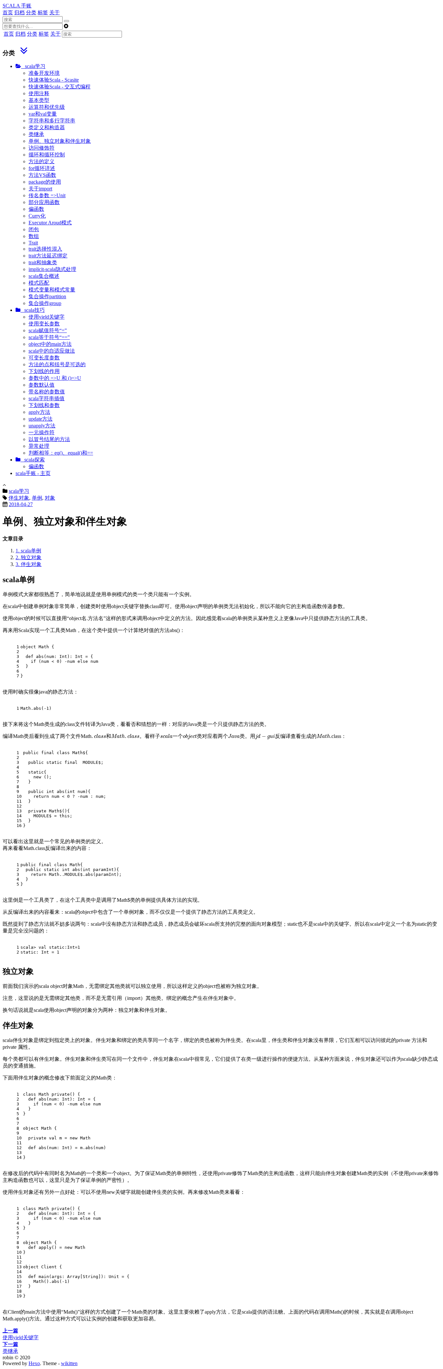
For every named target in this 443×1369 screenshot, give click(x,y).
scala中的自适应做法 (52, 351)
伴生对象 (18, 498)
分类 (31, 12)
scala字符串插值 (47, 398)
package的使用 (45, 182)
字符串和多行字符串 (52, 120)
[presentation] (210, 736)
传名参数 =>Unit (47, 195)
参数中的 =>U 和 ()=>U (55, 378)
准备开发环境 (44, 73)
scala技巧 (32, 310)
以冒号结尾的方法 (49, 439)
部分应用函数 (44, 202)
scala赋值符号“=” (48, 330)
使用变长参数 (44, 323)
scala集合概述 (44, 276)
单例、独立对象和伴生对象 (60, 141)
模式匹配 (39, 283)
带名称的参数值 (47, 391)
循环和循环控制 (47, 154)
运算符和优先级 (47, 107)
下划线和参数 (44, 405)
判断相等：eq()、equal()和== (61, 453)
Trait (33, 242)
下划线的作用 (44, 371)
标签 (43, 12)
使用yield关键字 (47, 317)
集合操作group (45, 303)
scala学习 (33, 66)
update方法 (41, 419)
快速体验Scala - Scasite (54, 80)
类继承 (36, 134)
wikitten (69, 1363)
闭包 (34, 229)
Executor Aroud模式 (50, 222)
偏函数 (36, 209)
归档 (19, 12)
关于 (54, 12)
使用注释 (39, 93)
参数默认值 (41, 385)
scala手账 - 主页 (33, 473)
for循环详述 (42, 168)
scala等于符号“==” (49, 337)
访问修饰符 (41, 148)
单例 (37, 498)
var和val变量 (43, 114)
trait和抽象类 (43, 262)
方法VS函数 (42, 175)
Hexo (34, 1363)
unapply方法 (42, 425)
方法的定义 (41, 161)
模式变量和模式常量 (52, 289)
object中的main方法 (50, 344)
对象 (50, 498)
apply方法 (39, 412)
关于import (40, 188)
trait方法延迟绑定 (48, 255)
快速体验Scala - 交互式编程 (59, 86)
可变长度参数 (44, 357)
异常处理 (39, 446)
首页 (8, 12)
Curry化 (37, 216)
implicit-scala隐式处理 (52, 269)
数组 (34, 236)
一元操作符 (41, 432)
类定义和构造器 (47, 127)
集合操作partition (47, 296)
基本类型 (39, 100)
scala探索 (32, 459)
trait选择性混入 (45, 249)
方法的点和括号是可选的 (57, 364)
